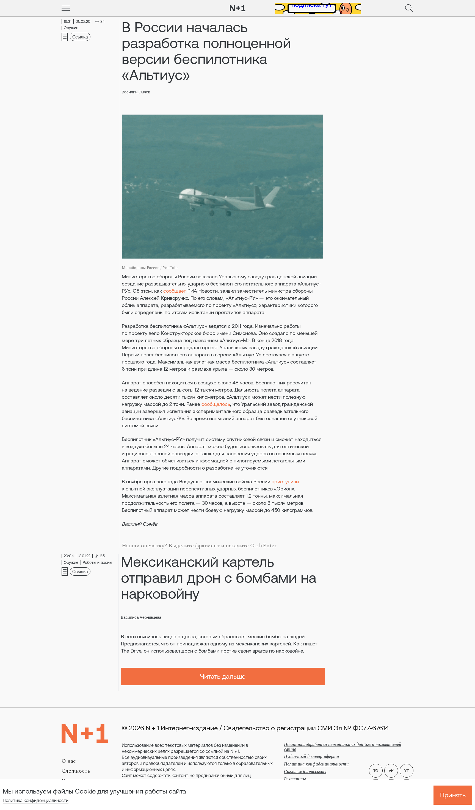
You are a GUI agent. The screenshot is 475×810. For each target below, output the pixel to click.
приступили (285, 481)
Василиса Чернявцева (141, 617)
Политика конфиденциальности (35, 800)
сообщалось (215, 404)
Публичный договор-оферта (311, 756)
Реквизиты (295, 779)
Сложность (76, 771)
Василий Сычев (136, 92)
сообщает (174, 291)
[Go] (66, 8)
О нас (69, 761)
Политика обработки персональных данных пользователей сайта (342, 747)
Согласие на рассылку (305, 771)
